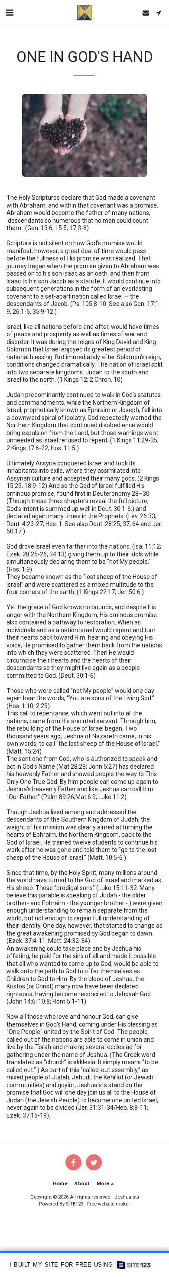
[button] (9, 12)
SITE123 (74, 1204)
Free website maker (108, 1204)
